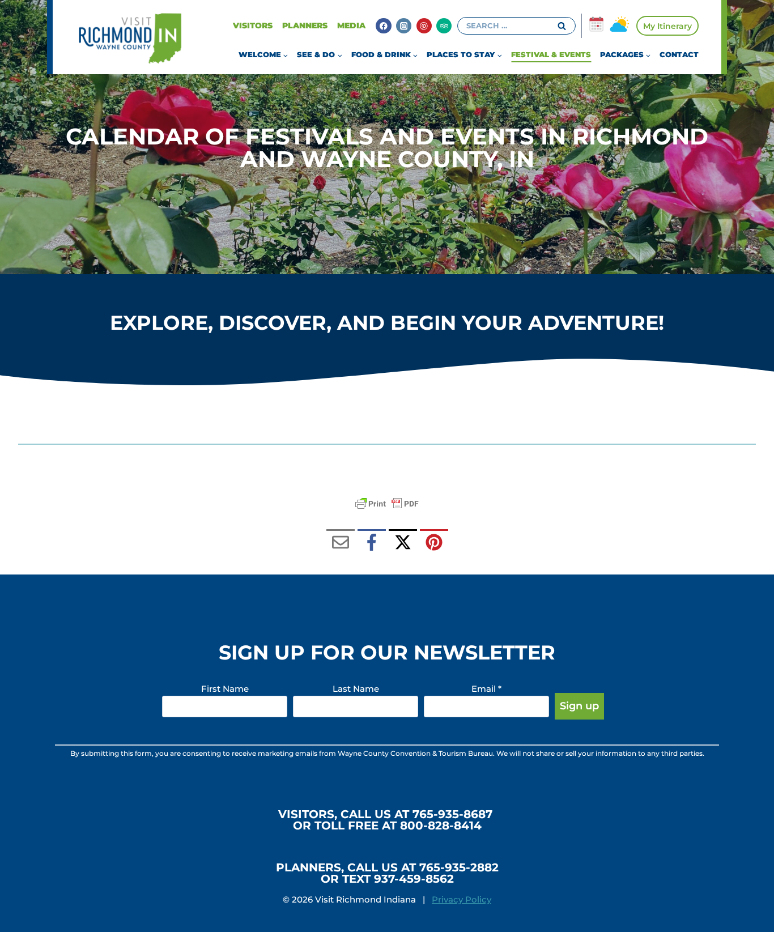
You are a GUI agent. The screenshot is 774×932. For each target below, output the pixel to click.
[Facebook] (383, 25)
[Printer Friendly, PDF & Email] (387, 503)
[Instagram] (403, 25)
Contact (679, 54)
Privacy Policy (461, 899)
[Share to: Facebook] (372, 543)
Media (351, 25)
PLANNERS (305, 25)
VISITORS (253, 25)
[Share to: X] (403, 543)
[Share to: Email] (340, 543)
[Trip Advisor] (444, 25)
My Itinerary (667, 26)
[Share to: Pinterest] (434, 543)
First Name (225, 688)
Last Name (356, 688)
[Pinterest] (424, 25)
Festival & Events (551, 54)
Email (486, 688)
